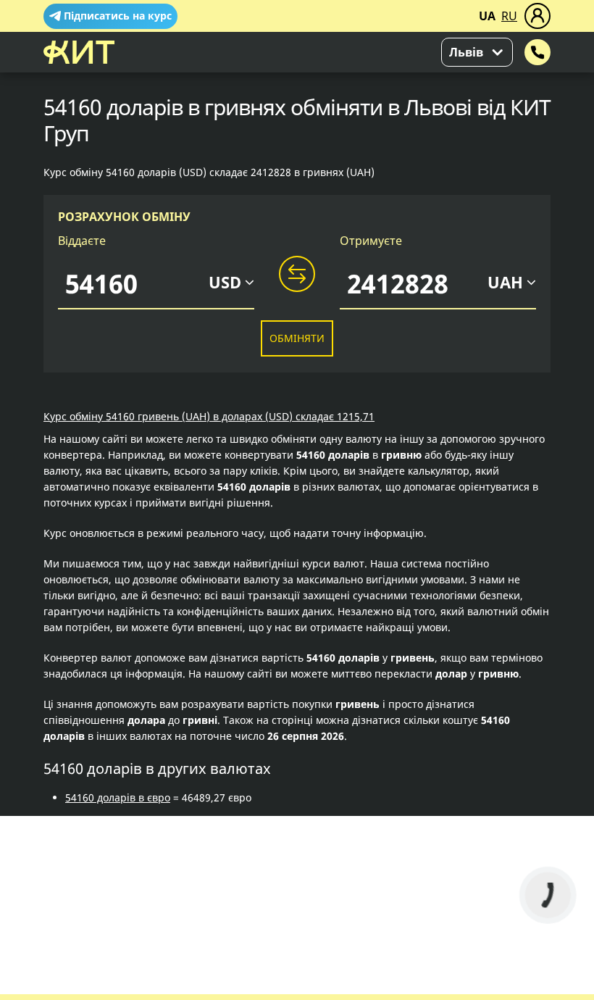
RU (509, 16)
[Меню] (537, 16)
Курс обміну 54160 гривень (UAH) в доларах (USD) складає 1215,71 (209, 416)
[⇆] (297, 274)
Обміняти (297, 338)
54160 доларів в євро (117, 797)
